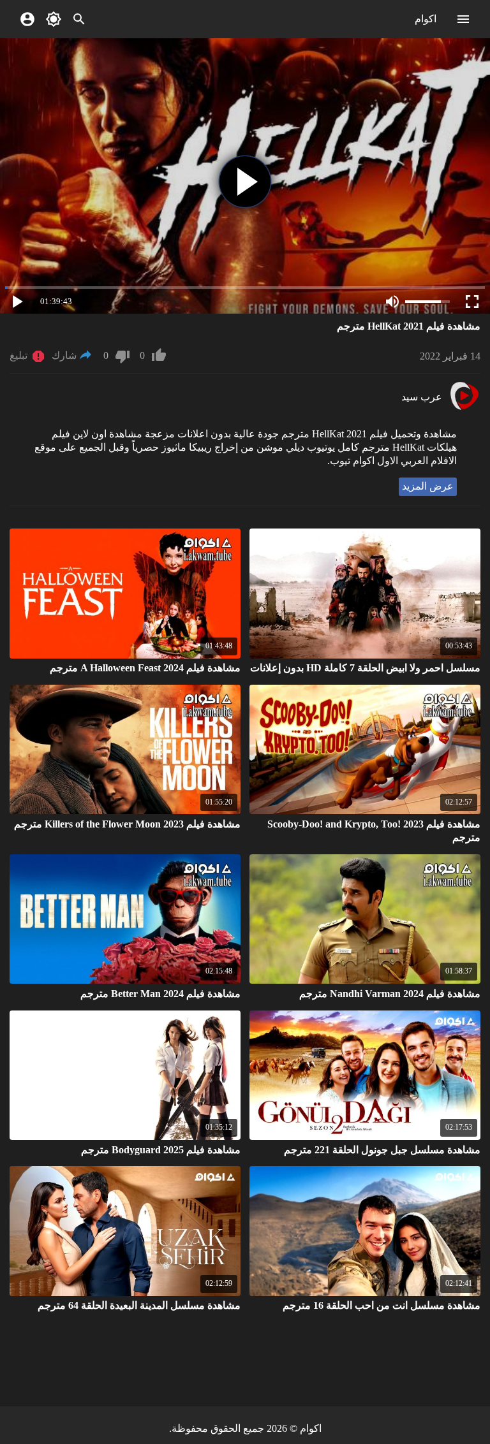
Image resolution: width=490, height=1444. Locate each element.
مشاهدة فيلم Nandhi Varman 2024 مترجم (389, 993)
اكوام (425, 18)
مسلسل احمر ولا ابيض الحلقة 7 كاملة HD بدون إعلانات (365, 667)
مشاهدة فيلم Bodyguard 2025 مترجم (161, 1149)
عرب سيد (421, 396)
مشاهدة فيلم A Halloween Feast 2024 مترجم (145, 667)
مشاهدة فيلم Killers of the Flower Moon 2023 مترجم (127, 824)
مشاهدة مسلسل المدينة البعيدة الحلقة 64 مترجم (139, 1305)
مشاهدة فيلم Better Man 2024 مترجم (160, 993)
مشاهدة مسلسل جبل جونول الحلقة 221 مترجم (382, 1149)
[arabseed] (464, 408)
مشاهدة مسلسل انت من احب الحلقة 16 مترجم (381, 1305)
